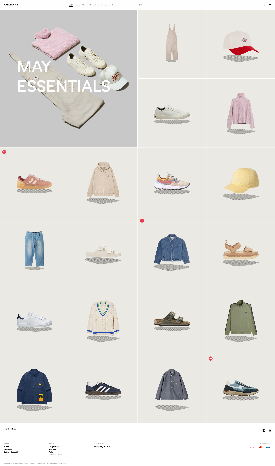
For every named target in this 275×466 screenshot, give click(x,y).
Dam (71, 5)
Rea (113, 5)
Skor (84, 5)
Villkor (269, 463)
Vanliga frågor (54, 447)
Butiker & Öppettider (11, 452)
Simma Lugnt (41, 463)
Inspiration (8, 449)
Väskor (96, 5)
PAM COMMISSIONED (60, 463)
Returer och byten (55, 455)
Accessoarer (105, 5)
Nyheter (78, 5)
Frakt (51, 452)
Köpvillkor (52, 449)
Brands (6, 447)
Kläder (89, 5)
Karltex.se (11, 4)
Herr (140, 5)
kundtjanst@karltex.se (102, 447)
